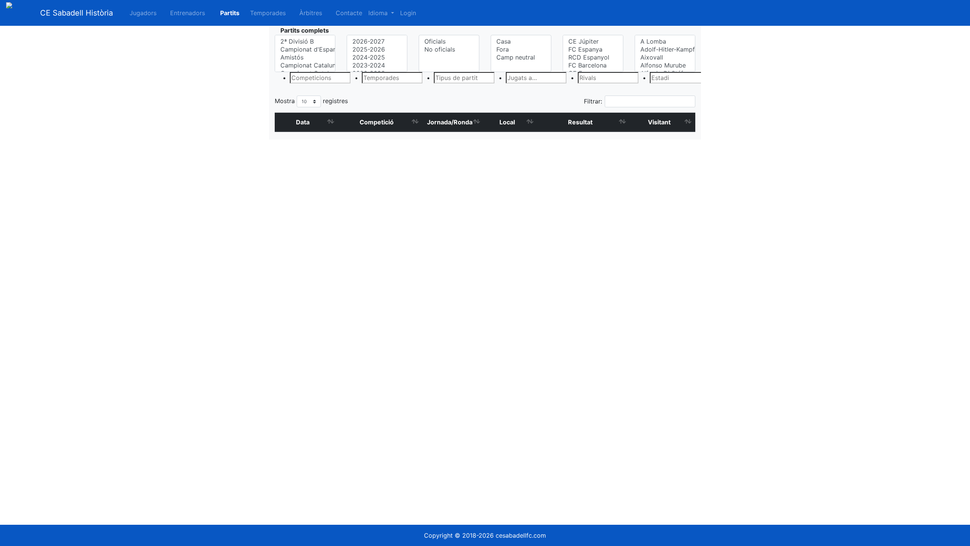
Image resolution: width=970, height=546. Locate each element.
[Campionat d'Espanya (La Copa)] (305, 49)
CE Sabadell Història (76, 12)
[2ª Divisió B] (305, 42)
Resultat (580, 122)
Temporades (268, 13)
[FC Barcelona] (593, 65)
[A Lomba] (665, 42)
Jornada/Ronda (449, 122)
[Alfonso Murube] (665, 65)
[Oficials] (449, 42)
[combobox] (305, 77)
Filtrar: (593, 101)
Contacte (349, 13)
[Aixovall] (665, 57)
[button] (225, 13)
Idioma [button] (379, 13)
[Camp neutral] (521, 57)
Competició (377, 122)
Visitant (659, 122)
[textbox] (320, 77)
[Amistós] (305, 57)
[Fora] (521, 49)
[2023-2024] (377, 65)
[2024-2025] (377, 57)
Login (408, 13)
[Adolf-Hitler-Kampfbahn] (665, 49)
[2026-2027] (377, 42)
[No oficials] (449, 49)
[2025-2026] (377, 49)
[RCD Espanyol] (593, 57)
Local (507, 122)
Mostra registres (311, 101)
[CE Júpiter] (593, 42)
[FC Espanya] (593, 49)
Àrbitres (310, 13)
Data (303, 122)
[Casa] (521, 42)
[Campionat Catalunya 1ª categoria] (305, 65)
